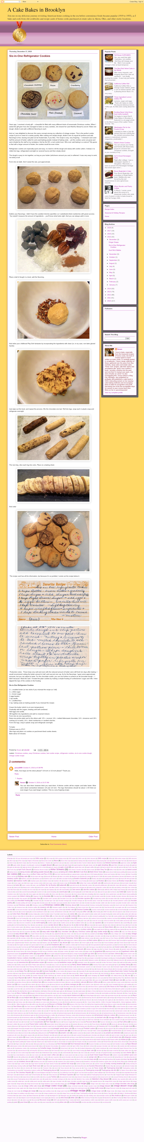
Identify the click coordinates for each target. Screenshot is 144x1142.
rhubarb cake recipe (66, 1039)
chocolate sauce (43, 903)
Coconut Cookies (83, 909)
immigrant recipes (71, 971)
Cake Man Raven (12, 889)
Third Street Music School (112, 1072)
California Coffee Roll (121, 84)
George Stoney (20, 951)
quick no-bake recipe (117, 1035)
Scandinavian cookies (21, 1048)
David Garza (121, 925)
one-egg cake (113, 1017)
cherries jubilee (45, 894)
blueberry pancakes (26, 878)
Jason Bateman (127, 973)
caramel (17, 892)
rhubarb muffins (114, 1039)
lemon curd (11, 984)
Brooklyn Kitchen (111, 881)
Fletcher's (27, 942)
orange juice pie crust (58, 1019)
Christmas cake (11, 905)
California (99, 889)
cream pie (49, 920)
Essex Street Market (120, 936)
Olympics (52, 1017)
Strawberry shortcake (90, 1061)
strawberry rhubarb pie (75, 1061)
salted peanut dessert (30, 1046)
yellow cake (63, 1102)
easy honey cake (69, 933)
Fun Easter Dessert (107, 949)
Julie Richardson (46, 978)
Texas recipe (87, 1068)
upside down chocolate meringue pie (55, 1079)
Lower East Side (92, 989)
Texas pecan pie (76, 1068)
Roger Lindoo (19, 1044)
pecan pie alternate (117, 1024)
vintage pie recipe (29, 1091)
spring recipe (16, 1059)
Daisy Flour (27, 925)
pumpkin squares (27, 1035)
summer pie (79, 1063)
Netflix (123, 1004)
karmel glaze (89, 977)
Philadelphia (102, 1026)
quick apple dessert (65, 1035)
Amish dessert (133, 860)
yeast (15, 1102)
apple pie (134, 865)
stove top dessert (129, 1059)
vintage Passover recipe (112, 1088)
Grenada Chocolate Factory (17, 960)
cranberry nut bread (112, 918)
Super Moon (46, 1066)
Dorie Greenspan (46, 929)
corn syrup (64, 916)
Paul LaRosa (123, 1022)
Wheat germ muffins (129, 1095)
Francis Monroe (74, 942)
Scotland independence (86, 1048)
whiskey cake (54, 1097)
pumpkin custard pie (77, 1033)
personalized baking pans (80, 1026)
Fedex (62, 940)
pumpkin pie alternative (113, 1033)
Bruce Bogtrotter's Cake (122, 171)
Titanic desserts (52, 1074)
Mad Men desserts (27, 991)
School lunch (64, 1048)
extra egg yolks (37, 938)
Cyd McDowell (18, 925)
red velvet (106, 1037)
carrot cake (94, 892)
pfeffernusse (92, 1026)
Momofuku (68, 1002)
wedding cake (82, 1095)
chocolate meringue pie (78, 900)
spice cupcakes (54, 1057)
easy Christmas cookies (37, 753)
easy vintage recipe (23, 936)
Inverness (10, 973)
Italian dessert (72, 973)
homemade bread (59, 966)
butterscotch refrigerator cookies (98, 887)
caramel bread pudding (28, 892)
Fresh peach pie (36, 947)
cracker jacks (50, 918)
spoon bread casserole (106, 1057)
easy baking (120, 929)
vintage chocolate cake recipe (125, 1083)
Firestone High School (117, 940)
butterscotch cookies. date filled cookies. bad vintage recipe (53, 887)
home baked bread (18, 966)
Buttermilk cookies (87, 885)
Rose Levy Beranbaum (48, 1044)
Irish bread (27, 973)
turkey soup (45, 1077)
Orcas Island (93, 1019)
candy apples (131, 889)
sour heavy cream (82, 1055)
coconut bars (39, 909)
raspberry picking (41, 1037)
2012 (109, 295)
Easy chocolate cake (65, 931)
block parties (108, 876)
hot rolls (14, 971)
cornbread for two (85, 916)
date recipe (90, 925)
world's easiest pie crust (125, 1100)
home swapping (47, 966)
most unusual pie (77, 1002)
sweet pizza (119, 1066)
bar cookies (12, 874)
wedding (74, 1095)
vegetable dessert (97, 1081)
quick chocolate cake (94, 1035)
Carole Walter (85, 892)
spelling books (24, 1057)
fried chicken (82, 947)
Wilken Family (117, 1097)
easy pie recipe (80, 933)
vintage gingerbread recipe (61, 1088)
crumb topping (40, 923)
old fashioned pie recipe (122, 1013)
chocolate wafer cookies (128, 903)
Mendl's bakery (103, 997)
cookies (72, 914)
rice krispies (68, 1041)
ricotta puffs (131, 1041)
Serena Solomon (44, 1050)
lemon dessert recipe (43, 984)
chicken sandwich (12, 896)
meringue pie (133, 997)
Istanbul (48, 973)
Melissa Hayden (63, 997)
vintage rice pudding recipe (20, 1093)
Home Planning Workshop (33, 966)
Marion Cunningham (79, 993)
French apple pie (86, 942)
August (112, 263)
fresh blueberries (53, 945)
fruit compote (45, 949)
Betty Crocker (121, 874)
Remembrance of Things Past (28, 1039)
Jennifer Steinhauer (48, 975)
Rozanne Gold (93, 1044)
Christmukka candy (107, 905)
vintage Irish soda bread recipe (78, 1088)
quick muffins (105, 1035)
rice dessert (59, 1041)
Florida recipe (36, 942)
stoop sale (92, 1059)
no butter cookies (18, 1008)
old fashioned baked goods (63, 1013)
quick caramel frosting (80, 1035)
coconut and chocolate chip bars (24, 909)
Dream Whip (56, 929)
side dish (99, 1050)
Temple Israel (36, 1068)
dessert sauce (70, 927)
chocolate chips (35, 898)
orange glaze (45, 1019)
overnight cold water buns (14, 1022)
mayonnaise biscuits (112, 995)
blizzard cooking (86, 876)
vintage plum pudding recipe (46, 1091)
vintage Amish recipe (110, 1081)
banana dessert (109, 872)
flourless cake (46, 942)
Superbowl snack (70, 1066)
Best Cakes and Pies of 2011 (42, 874)
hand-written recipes (37, 962)
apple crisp (26, 865)
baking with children (67, 872)
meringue (112, 997)
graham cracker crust (31, 955)
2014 (109, 288)
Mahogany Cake (71, 991)
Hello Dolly (67, 964)
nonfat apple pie (121, 1008)
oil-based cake (37, 1013)
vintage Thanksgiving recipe (83, 1093)
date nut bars (80, 925)
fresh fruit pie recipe (83, 944)
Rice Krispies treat (79, 1041)
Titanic (44, 1074)
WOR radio (56, 1100)
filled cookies (93, 940)
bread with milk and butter (128, 878)
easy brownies (26, 931)
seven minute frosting (78, 1050)
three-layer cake (11, 1074)
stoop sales (102, 1059)
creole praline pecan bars (123, 920)
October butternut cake (19, 1013)
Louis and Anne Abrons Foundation (32, 989)
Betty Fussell (131, 874)
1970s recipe (21, 860)
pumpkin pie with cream (13, 1035)
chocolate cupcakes (83, 898)
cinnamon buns (21, 907)
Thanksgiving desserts (66, 1070)
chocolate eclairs (112, 898)
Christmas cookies (21, 753)
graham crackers (45, 956)
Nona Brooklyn (111, 1008)
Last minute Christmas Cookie (71, 980)
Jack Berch (95, 973)
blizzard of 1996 (97, 876)
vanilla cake (131, 1079)
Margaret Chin (34, 993)
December (113, 239)
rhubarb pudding (19, 1041)
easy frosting (45, 933)
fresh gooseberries (96, 944)
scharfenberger (33, 1048)
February (112, 282)
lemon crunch (131, 982)
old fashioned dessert (107, 1013)
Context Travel (53, 914)
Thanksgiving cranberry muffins (32, 1070)
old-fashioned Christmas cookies (67, 1015)
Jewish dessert (80, 975)
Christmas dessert (71, 905)
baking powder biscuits (41, 872)
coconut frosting (122, 909)
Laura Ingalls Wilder (87, 980)
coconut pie (15, 911)
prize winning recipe (129, 1030)
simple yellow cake (126, 1050)
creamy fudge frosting (61, 920)
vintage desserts (33, 1088)
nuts (45, 1011)
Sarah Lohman (90, 1046)
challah (121, 892)
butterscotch (17, 887)
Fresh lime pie (24, 947)
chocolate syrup (114, 903)
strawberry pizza (62, 1061)
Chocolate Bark (58, 896)
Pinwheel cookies (89, 1028)
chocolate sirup (88, 903)
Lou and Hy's (16, 989)
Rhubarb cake (55, 1039)
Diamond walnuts (97, 927)
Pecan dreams (96, 1024)
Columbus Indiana (33, 914)
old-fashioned (16, 1015)
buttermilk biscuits (74, 885)
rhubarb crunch (78, 1039)
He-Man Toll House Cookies (109, 962)
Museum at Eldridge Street (58, 1004)
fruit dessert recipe (66, 949)
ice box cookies (60, 971)
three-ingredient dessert (128, 1072)
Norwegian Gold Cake (13, 1011)
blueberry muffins (13, 878)
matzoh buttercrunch (73, 995)
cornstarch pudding (97, 916)
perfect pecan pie (64, 1026)
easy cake (36, 931)
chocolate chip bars (121, 896)
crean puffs (86, 920)
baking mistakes (25, 872)
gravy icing (125, 958)
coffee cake (86, 912)
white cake (74, 1098)
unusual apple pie (93, 1077)
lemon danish (31, 984)
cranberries (59, 918)
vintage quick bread (62, 1091)
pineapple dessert (29, 1028)
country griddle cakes (120, 916)
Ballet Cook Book (81, 872)
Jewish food (104, 975)
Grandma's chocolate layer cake (125, 955)
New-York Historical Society (86, 1006)
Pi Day (109, 1026)
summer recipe (99, 1063)
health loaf (122, 962)
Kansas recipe (79, 977)
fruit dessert (55, 949)
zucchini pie (105, 1102)
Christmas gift (83, 905)
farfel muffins (125, 938)
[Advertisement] (18, 1118)
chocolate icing (37, 900)
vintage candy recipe (106, 1083)
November (113, 254)
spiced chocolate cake (67, 1057)
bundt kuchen (107, 883)
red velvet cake (116, 1037)
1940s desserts (91, 858)
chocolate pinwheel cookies (120, 900)
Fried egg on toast (94, 947)
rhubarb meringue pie (102, 1039)
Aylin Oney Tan (102, 869)
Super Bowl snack (34, 1066)
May (111, 272)
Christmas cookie (37, 905)
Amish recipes (23, 863)
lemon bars (37, 982)
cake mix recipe (31, 889)
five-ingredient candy (131, 940)
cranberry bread (70, 918)
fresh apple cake (21, 944)
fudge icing (97, 949)
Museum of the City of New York (78, 1004)
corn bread (26, 916)
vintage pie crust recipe (13, 1091)
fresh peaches (48, 947)
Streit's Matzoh (121, 1061)
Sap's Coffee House (77, 1046)
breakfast (10, 881)
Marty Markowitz (118, 993)
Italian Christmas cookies (59, 973)
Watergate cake (65, 1095)
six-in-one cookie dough (83, 753)
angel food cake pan (58, 863)
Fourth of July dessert (60, 942)
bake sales (122, 869)
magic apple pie (60, 991)
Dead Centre (131, 925)
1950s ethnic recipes (120, 858)
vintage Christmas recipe (14, 1086)
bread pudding (105, 878)
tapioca (9, 1068)
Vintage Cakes (95, 1083)
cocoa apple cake (119, 907)
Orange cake (13, 1019)
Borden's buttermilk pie (81, 878)
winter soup (26, 1100)
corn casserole (36, 916)
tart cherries (26, 1068)
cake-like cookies (88, 889)
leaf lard (9, 982)
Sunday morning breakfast (114, 1063)
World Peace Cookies (68, 1100)
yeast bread (24, 1102)
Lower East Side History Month (107, 989)
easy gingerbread (56, 933)
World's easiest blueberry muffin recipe (87, 1100)
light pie (34, 986)
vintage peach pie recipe (128, 1088)
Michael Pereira (41, 1000)
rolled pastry (36, 1044)
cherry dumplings (89, 894)
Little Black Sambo (68, 986)
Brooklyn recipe (124, 881)
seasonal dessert (22, 1050)
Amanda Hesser (92, 860)
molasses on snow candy (42, 1002)
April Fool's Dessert (24, 869)
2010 (109, 301)
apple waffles (90, 867)
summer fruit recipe (67, 1063)
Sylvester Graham (130, 1066)
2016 (109, 234)
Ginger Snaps (114, 242)
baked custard (132, 869)
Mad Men (17, 991)
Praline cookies (96, 1030)
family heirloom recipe (87, 938)
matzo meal (61, 995)
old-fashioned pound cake (125, 1015)
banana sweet (131, 872)
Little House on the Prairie (115, 986)
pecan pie (105, 1024)
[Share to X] (43, 750)
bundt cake (97, 883)
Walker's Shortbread (125, 1093)
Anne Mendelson (98, 863)
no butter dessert (29, 1008)
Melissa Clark (53, 997)
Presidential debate (116, 1030)
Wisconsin (34, 1100)
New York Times (58, 1006)
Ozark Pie (32, 1022)
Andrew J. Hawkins (45, 863)
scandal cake (123, 1046)
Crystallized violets (79, 922)
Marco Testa (10, 993)
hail (85, 960)
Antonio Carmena (111, 863)
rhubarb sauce (41, 1041)
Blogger (84, 1137)
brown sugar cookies (51, 883)
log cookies (129, 986)
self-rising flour (34, 1050)
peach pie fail (23, 1024)
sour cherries (127, 1052)
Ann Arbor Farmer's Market (83, 863)
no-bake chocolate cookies (65, 1008)
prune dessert (24, 1033)
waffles (115, 1093)
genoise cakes (126, 949)
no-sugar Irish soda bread (97, 1008)
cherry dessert (78, 894)
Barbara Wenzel (26, 874)
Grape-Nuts (81, 958)
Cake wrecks (76, 889)
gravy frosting (116, 958)
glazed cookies (51, 953)
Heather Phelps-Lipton (33, 964)
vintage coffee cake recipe (32, 1086)
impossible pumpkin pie (95, 971)
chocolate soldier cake (101, 903)
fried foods (104, 947)
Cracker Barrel (40, 918)
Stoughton (118, 1059)
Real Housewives (86, 1037)
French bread (97, 942)
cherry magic (99, 894)
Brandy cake (95, 878)
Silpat (105, 1050)
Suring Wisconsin (82, 1066)
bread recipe (114, 878)
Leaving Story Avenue (20, 982)
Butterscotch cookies (29, 887)
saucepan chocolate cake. (103, 1046)
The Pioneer (54, 1072)
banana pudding (120, 872)
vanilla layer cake (22, 1081)
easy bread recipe (14, 931)
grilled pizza (30, 960)
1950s (110, 858)
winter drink (17, 1100)
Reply (17, 774)
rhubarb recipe (30, 1041)
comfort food (43, 914)
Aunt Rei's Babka (115, 250)
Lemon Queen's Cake (87, 984)
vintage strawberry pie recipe (52, 1093)
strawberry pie (51, 1061)
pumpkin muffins (90, 1033)
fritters (110, 947)
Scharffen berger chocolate (49, 1048)
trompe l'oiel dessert (14, 1077)
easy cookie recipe (100, 931)
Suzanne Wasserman (96, 1066)
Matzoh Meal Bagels (88, 995)
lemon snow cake (101, 984)
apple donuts (58, 865)
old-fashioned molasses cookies (104, 1015)
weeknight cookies (104, 1095)
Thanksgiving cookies (128, 1068)
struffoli (129, 1061)
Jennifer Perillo (37, 975)
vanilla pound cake (35, 1081)
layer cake (119, 980)
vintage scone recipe (36, 1093)
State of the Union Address (55, 1059)
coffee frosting (96, 911)
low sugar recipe (62, 989)
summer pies (88, 1063)
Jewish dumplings (92, 975)
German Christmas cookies (50, 951)
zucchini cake (85, 1102)
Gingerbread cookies (127, 951)
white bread (64, 1098)
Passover (58, 1022)
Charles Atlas (22, 894)
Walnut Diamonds (33, 1095)
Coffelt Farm (106, 911)
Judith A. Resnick (32, 978)
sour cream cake (36, 1055)
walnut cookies (22, 1095)
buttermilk (62, 885)
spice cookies (44, 1057)
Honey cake (41, 969)
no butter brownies (120, 1006)
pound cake (63, 1030)
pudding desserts (42, 1033)
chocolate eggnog (124, 898)
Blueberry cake (130, 876)
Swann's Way (109, 1066)
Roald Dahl (10, 1044)
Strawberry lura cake (39, 1061)
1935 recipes (72, 858)
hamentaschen (23, 962)
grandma (92, 955)
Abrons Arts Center (46, 860)
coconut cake (69, 909)
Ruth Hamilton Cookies (118, 1044)
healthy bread (131, 962)
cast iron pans (104, 892)
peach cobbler (13, 1024)
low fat (45, 989)
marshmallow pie (106, 993)
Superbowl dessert (57, 1066)
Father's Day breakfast (50, 940)
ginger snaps (88, 951)
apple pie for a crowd (40, 867)
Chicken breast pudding (128, 894)
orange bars (133, 1017)
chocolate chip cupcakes (20, 898)
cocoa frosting (131, 907)
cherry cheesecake (66, 894)
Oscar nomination (104, 1019)
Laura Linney (98, 980)
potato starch (53, 1030)
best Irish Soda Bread (61, 874)
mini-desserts (75, 1000)
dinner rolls (119, 927)
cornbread (74, 916)
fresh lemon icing (13, 947)
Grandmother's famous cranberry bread (20, 958)
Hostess (99, 969)
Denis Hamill (60, 927)
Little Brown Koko (81, 986)
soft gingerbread (105, 1052)
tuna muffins (36, 1077)
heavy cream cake (56, 964)
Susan (22, 782)
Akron (56, 861)
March (111, 278)
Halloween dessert (106, 960)
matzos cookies (100, 995)
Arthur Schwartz (57, 869)
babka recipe (113, 869)
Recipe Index (109, 209)
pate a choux (113, 1022)
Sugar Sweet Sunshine (37, 1063)
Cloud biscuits (108, 907)
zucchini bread (74, 1102)
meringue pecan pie (122, 997)
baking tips (55, 872)
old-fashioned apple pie (29, 1015)
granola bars (58, 958)
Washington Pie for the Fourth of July (122, 128)
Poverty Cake (86, 1030)
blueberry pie (38, 878)
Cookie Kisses (63, 914)
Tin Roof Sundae (35, 1074)
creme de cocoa (96, 920)
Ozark (25, 1022)
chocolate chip (109, 896)
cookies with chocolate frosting (101, 914)
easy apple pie (111, 929)
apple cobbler (16, 865)
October (112, 257)
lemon (30, 982)
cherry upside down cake (112, 894)
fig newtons (83, 940)
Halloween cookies (93, 960)
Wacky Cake (107, 1093)
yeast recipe (45, 1102)
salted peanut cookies (16, 1046)
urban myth (71, 1079)
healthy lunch (11, 964)
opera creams (124, 1017)
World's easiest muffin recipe (108, 1100)
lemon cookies (107, 982)
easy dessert (20, 934)
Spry (23, 1059)
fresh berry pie (42, 944)
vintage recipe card (97, 1091)
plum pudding (119, 1028)
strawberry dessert (25, 1061)
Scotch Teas (74, 1048)
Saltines (41, 1046)
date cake (35, 925)
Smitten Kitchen (35, 1052)
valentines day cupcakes (119, 1079)
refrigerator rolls (13, 1039)
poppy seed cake (28, 1030)
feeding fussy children (72, 940)
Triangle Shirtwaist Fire (130, 1074)
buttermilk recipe (114, 885)
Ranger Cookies (29, 1037)
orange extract (34, 1019)
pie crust (129, 1026)
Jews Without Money (116, 975)
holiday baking (125, 964)
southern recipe (116, 1055)
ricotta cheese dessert (120, 1041)
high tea (116, 964)
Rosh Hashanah (62, 1044)
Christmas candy (24, 905)
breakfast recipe (46, 881)
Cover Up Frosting (21, 918)
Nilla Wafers (109, 1006)
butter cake (36, 885)
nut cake (30, 1011)
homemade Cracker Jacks (103, 966)
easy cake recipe (48, 931)
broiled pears (92, 881)
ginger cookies (64, 951)
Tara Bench (17, 1068)
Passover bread (79, 1022)
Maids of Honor (92, 991)
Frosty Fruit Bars (132, 947)
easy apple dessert (99, 929)
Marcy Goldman (22, 993)
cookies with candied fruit (84, 914)
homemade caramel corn (86, 966)
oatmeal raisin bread (106, 1011)
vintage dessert (104, 1086)
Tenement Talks (47, 1068)
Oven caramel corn (117, 1019)
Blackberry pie (76, 876)
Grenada (134, 958)
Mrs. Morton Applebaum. (125, 1002)
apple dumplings (103, 865)
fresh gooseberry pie (109, 944)
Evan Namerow (132, 936)
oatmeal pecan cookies (92, 1011)
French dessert (123, 942)
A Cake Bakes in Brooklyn (36, 9)
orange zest (84, 1019)
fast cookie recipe (53, 753)
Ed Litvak (65, 936)
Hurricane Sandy (47, 971)
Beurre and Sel (11, 876)
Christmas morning (94, 905)
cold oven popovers (117, 911)
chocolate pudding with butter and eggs (26, 903)
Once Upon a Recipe (77, 1017)
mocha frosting (98, 1000)
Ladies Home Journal (53, 980)
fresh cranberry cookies (68, 944)
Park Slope (49, 1022)
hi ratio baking (108, 964)
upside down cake (37, 1079)
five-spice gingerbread (15, 942)
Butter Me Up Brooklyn (48, 885)
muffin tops (44, 1004)
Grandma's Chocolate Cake (105, 955)
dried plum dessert (76, 929)
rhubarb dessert (89, 1039)
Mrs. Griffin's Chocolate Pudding (107, 1002)
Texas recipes (99, 1068)
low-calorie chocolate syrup (77, 989)
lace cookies (26, 980)
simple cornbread (113, 1050)
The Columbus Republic (23, 1072)
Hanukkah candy (94, 962)
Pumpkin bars (53, 1033)
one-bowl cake (101, 1017)
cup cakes (89, 922)
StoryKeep (110, 1059)
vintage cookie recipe (16, 756)
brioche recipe (68, 881)
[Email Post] (34, 750)
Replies (19, 778)
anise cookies (70, 863)
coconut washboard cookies (39, 911)
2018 (109, 228)
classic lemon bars (83, 907)
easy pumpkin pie (92, 933)
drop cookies (87, 929)
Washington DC (54, 1095)
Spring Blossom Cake (120, 1057)
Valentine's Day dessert (100, 1079)
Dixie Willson (128, 927)
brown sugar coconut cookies (34, 883)
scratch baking (113, 1048)
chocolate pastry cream (93, 900)
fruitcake (88, 949)
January (112, 285)
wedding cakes (92, 1095)
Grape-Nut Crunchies (70, 958)
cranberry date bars (83, 918)
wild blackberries (106, 1097)
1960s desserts (132, 858)
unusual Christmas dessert (120, 1077)
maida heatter (81, 991)
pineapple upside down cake (62, 1028)
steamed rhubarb (69, 1059)
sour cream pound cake (68, 1055)
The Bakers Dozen (124, 1070)
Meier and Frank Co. (41, 997)
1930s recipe (39, 858)
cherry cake (55, 894)
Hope (92, 969)
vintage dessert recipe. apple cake (16, 1088)
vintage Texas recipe (68, 1093)
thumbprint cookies (24, 1074)
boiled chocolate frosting (65, 878)
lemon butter (61, 982)
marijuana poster (66, 993)
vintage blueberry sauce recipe (49, 1083)
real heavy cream (74, 1037)
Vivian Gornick (98, 1093)
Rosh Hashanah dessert (78, 1044)
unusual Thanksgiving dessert (21, 1079)
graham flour (57, 955)
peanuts (75, 1024)
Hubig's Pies (23, 971)
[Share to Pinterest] (47, 750)
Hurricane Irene (35, 971)
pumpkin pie (100, 1033)
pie (114, 1026)
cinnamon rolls (44, 907)
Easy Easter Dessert (33, 933)
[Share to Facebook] (45, 750)
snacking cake (56, 1052)
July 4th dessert (59, 977)
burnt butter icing (127, 883)
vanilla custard (11, 1081)
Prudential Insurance (13, 1033)
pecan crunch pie (85, 1024)
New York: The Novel (71, 1006)
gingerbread (98, 951)
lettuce (27, 986)
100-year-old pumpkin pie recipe (24, 858)
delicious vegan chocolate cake (34, 927)
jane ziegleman (117, 973)
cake (110, 887)
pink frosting (77, 1028)
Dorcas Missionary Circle (32, 929)
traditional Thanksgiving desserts (95, 1074)
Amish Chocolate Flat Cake (119, 860)
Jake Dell (103, 973)
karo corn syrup (99, 977)
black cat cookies (64, 876)
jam (109, 973)
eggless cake (84, 936)
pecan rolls (128, 1024)
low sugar (52, 989)
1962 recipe (12, 860)
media (20, 997)
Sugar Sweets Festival (52, 1063)
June (111, 269)
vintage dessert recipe (123, 1086)
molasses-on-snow (57, 1002)
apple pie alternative (14, 867)
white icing (97, 1097)
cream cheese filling (24, 920)
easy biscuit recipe (131, 929)
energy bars (109, 936)
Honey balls (32, 969)
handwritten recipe (52, 962)
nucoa (23, 1011)
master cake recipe (20, 995)
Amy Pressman (33, 863)
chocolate (47, 896)
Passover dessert (91, 1022)
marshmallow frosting (93, 993)
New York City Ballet (44, 1006)
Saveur (115, 1046)
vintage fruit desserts (45, 1088)
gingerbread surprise (13, 953)
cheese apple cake (33, 894)
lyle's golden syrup (123, 989)
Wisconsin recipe (45, 1100)
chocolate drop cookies (99, 898)
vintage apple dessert (124, 1081)
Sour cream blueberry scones (21, 1055)
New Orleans (18, 1006)
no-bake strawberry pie (81, 1008)
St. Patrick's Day (40, 1059)
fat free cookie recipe (35, 940)
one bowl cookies (89, 1017)
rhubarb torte (50, 1041)
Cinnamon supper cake (58, 907)
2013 (109, 292)
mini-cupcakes (65, 1000)
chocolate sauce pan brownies (59, 903)
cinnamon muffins (32, 907)
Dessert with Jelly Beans (83, 927)
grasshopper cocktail (92, 958)
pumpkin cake (65, 1033)
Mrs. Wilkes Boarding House (21, 1004)
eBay (59, 936)
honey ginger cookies (53, 969)
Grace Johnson (115, 953)
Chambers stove (11, 894)
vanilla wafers (46, 1081)
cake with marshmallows (63, 889)
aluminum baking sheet (79, 860)
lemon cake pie (81, 982)
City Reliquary (71, 907)
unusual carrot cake (105, 1077)
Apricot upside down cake (109, 867)
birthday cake (23, 876)
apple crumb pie (35, 865)
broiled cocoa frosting (80, 881)
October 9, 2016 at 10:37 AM (38, 782)
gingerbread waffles (27, 953)
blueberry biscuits (119, 876)
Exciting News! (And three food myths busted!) (123, 113)
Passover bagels (68, 1022)
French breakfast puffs (110, 942)
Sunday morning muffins (19, 1066)
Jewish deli (69, 975)
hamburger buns (11, 962)
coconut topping (25, 911)
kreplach (9, 980)
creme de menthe (108, 920)
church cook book (120, 905)
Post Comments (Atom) (58, 844)
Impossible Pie (83, 971)
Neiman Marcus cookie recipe (111, 1004)
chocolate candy (98, 896)
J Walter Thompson (84, 973)
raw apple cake (52, 1037)
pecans (16, 1026)
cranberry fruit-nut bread (97, 918)
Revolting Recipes (44, 1039)
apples (98, 867)
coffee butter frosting (74, 911)
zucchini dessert (95, 1102)
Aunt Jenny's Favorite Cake (76, 869)
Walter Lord (44, 1095)
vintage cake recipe (77, 1083)
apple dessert (47, 865)
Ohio (29, 1013)
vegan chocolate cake (58, 1081)
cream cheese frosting (38, 920)
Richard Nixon (107, 1041)
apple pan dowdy (124, 865)
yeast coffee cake (35, 1102)
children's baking (24, 896)
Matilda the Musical (39, 995)
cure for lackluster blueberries (112, 922)
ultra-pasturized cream (65, 1077)
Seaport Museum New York (127, 1048)
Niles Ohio (99, 1006)
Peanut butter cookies (36, 1024)
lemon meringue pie (72, 984)
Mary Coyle (128, 993)
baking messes (13, 872)
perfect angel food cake (50, 1026)
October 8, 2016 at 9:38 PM (33, 768)
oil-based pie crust (49, 1013)
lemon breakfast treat (50, 982)
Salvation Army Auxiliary (51, 1046)
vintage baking (20, 1083)
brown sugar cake (19, 883)
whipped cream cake (13, 1097)
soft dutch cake (94, 1052)
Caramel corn (40, 892)
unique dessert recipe (80, 1077)
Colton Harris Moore (18, 914)
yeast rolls (54, 1102)
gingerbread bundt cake (111, 951)
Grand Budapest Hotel (70, 955)
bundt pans (117, 883)
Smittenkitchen (46, 1052)
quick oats (128, 1035)
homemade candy (71, 966)
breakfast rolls (57, 881)
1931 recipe (49, 858)
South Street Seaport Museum (100, 1055)
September (113, 260)
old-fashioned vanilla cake (29, 1017)
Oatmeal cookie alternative (76, 1011)
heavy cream (45, 964)
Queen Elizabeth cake (46, 1035)
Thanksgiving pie (78, 1070)
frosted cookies (120, 947)
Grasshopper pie (105, 958)
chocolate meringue (63, 900)
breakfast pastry (35, 881)
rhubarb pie (124, 1039)
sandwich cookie (65, 1046)
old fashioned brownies (80, 1013)
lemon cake (70, 982)
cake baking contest (119, 887)
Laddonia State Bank (38, 980)
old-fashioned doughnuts (85, 1015)
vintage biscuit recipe (32, 1083)
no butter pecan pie (42, 1008)
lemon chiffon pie (94, 982)
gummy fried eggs (56, 960)
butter (17, 885)
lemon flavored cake (57, 984)
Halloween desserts (118, 960)
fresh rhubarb (58, 947)
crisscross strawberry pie (26, 922)
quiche (56, 1035)
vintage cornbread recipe (74, 1086)
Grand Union (83, 956)
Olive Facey (42, 1017)
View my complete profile (114, 392)
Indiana (106, 971)
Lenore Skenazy (18, 986)
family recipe (99, 938)
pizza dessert (109, 1028)
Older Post (93, 837)
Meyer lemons (30, 1000)
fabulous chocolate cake (50, 938)
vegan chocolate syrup (73, 1081)
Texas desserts (65, 1068)
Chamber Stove (130, 892)
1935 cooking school (60, 858)
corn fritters (55, 916)
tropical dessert (26, 1077)
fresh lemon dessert (131, 944)
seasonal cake (11, 1050)
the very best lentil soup (83, 1072)
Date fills (71, 925)
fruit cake (24, 949)
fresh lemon (120, 944)
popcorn (127, 1028)
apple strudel (64, 867)
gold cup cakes (89, 953)
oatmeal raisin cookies (121, 1011)
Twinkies (54, 1077)
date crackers (44, 925)
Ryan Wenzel (132, 1044)
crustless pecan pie (66, 922)
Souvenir (16, 1057)
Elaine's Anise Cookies (122, 143)
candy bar (10, 892)
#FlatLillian (10, 858)
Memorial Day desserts (90, 997)
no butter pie (52, 1008)
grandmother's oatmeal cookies (43, 958)
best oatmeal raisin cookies (76, 874)
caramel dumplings (51, 892)
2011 (109, 298)
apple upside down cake (77, 867)
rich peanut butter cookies (94, 1041)
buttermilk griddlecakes (101, 885)
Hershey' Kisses (97, 964)
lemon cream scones (119, 982)
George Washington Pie (33, 951)
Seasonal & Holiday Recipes (115, 213)
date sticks (108, 925)
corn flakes (46, 916)
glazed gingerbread (62, 953)
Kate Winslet (109, 977)
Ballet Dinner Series (96, 872)
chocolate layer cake (50, 900)
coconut (9, 909)
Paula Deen (133, 1022)
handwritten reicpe (82, 962)
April (111, 275)
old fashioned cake (94, 1013)
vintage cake (63, 1083)
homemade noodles (21, 969)
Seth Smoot (54, 1050)
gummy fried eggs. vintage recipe (72, 960)
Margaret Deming (45, 993)
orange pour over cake (72, 1019)
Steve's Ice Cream (82, 1059)
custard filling (126, 922)
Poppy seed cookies (41, 1030)
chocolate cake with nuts (85, 896)
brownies (73, 883)
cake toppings (50, 889)
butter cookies (26, 885)
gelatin (117, 949)
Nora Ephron (131, 1008)
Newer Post (14, 837)
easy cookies (114, 931)
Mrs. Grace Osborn (90, 1002)
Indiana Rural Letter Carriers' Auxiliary (122, 971)
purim (36, 1035)
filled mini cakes (104, 940)
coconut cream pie (97, 909)
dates (114, 925)
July (110, 266)
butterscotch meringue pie (79, 887)
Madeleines (38, 991)
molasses (30, 1002)
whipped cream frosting (27, 1097)
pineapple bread (17, 1028)
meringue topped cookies (16, 1000)
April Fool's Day (11, 869)
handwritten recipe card (66, 962)
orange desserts (23, 1019)
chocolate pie (106, 900)
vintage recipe (77, 1090)
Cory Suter (108, 916)
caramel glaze (63, 892)
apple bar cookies (126, 863)
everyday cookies (25, 938)
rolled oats (28, 1044)
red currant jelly (97, 1037)
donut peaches (18, 929)
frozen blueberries (14, 949)
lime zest (58, 986)
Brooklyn (101, 881)
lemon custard (21, 984)
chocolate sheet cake (76, 903)
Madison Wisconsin (48, 991)
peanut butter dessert (53, 1024)
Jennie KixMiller (26, 975)
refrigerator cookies (67, 753)
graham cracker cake (129, 953)
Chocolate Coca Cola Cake (67, 898)
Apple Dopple (68, 865)
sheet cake (90, 1050)
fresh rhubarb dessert (71, 947)
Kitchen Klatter (131, 977)
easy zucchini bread (50, 936)
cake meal (22, 889)
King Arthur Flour (119, 977)
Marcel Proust (120, 991)
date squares (99, 925)
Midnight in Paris (54, 1000)
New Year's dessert (30, 1006)
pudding (33, 1033)
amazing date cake (104, 860)
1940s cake (81, 858)
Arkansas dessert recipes (41, 869)
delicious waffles (50, 927)
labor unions (17, 980)
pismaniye (100, 1028)
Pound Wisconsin (75, 1030)
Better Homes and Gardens (107, 874)
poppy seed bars (16, 1030)
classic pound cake (96, 907)
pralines (105, 1030)
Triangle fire (119, 1074)
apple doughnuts (78, 865)
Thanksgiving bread (113, 1068)
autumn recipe (90, 869)
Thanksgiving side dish (108, 1070)
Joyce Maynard (19, 978)
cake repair (41, 889)
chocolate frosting (23, 900)
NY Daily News (52, 1011)
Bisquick (55, 876)
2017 (109, 231)
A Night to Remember (33, 860)
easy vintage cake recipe (118, 933)
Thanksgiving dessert (50, 1070)
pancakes (40, 1022)
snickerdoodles (67, 1052)
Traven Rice (110, 1074)
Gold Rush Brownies (102, 953)
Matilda (30, 995)
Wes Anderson (116, 1095)
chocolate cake (69, 896)
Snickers (75, 1052)
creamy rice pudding (75, 920)
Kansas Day (69, 977)
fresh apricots (32, 944)
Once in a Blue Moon (63, 1017)
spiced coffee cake (81, 1057)
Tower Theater (80, 1074)
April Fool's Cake (130, 867)
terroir (56, 1068)
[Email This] (39, 750)
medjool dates (28, 997)
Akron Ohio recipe (66, 860)
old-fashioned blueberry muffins (46, 1015)
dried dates (65, 929)
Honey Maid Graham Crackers (69, 969)
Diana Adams (109, 927)
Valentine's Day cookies (82, 1079)
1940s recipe (102, 858)
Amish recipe (13, 863)
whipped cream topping (42, 1097)
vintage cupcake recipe (90, 1086)
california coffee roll (109, 889)
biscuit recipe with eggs (37, 876)
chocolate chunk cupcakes (50, 898)
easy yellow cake (37, 936)
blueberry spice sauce (50, 878)
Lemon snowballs (113, 984)
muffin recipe (35, 1004)
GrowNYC (46, 960)
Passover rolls (104, 1022)
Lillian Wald (41, 986)
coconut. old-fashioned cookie (58, 911)
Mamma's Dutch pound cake (106, 991)
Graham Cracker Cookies (14, 955)
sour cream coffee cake (51, 1055)
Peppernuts (38, 1026)
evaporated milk (13, 938)
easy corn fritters (127, 931)
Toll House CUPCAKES (122, 55)
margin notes (56, 993)
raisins (21, 1037)
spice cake (34, 1057)
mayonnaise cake (125, 995)
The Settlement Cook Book (67, 1072)
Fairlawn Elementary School (69, 938)
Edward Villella (74, 936)
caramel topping (75, 892)
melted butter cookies (76, 997)
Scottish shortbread (100, 1048)
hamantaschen (131, 960)
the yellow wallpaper (97, 1072)
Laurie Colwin (108, 980)
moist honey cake (20, 1002)
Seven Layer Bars (65, 1050)
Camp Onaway (121, 889)
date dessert (54, 925)
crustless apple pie (53, 922)
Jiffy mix (127, 975)
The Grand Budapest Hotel (41, 1072)
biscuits (48, 876)
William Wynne (127, 1097)
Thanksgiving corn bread (14, 1070)
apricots (121, 867)
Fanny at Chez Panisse (111, 938)
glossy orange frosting (76, 953)
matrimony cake (51, 995)
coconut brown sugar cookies (55, 909)
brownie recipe (63, 883)
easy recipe (103, 934)
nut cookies (38, 1011)
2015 (109, 237)
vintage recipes (121, 1091)
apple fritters (114, 865)
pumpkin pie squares (129, 1033)
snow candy (84, 1052)
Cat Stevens (113, 892)
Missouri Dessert (86, 1000)
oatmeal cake (63, 1011)
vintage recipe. (111, 1091)
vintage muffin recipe (96, 1088)
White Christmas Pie (86, 1097)
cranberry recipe (125, 918)
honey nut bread (84, 969)
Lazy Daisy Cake (130, 980)
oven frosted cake (130, 1019)
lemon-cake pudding (126, 984)
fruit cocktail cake (35, 949)
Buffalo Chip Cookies (85, 883)
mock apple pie (109, 1000)
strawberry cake (11, 1061)
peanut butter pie (66, 1024)
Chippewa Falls (37, 896)
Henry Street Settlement (80, 964)
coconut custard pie (109, 909)
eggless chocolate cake (96, 936)
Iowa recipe (18, 973)
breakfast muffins (22, 881)
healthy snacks (21, 964)
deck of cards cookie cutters (15, 927)
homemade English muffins (120, 966)
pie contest (121, 1026)
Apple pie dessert (27, 867)
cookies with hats (117, 914)
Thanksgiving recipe (92, 1070)
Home (53, 837)
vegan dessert (86, 1081)
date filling (63, 925)
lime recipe (51, 986)
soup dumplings (116, 1052)
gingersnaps (40, 953)
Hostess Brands (108, 969)
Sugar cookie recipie (22, 1063)
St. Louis (29, 1059)
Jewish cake (60, 975)
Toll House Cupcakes (66, 1074)
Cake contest (131, 887)
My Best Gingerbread (95, 1004)
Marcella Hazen (130, 991)
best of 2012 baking (92, 874)
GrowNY (38, 960)
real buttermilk (63, 1037)
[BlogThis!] (41, 750)
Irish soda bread (37, 973)
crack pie (30, 918)
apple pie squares (53, 867)
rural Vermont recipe (104, 1044)
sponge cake (93, 1057)
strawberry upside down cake (106, 1061)
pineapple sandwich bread (43, 1028)
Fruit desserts (78, 949)
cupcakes (98, 923)
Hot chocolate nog (120, 969)
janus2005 (18, 768)
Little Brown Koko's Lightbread (96, 986)
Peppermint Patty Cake (26, 1026)
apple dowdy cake (90, 865)
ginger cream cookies (77, 951)
